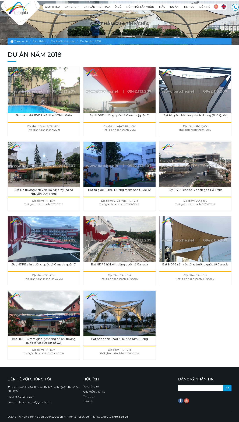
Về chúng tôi (91, 386)
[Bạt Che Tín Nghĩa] (18, 8)
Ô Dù (118, 6)
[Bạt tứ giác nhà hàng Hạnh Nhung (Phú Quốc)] (195, 91)
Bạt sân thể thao (97, 6)
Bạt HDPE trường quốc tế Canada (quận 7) (119, 115)
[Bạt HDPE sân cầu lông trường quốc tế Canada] (195, 240)
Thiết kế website (109, 416)
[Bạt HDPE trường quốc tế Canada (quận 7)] (119, 91)
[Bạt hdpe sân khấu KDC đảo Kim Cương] (119, 314)
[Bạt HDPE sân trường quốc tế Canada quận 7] (44, 240)
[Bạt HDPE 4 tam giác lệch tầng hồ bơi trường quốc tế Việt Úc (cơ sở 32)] (44, 314)
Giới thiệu (52, 6)
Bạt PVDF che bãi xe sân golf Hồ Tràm (195, 190)
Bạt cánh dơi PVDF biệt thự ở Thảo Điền (44, 115)
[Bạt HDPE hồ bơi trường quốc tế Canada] (119, 240)
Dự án (174, 6)
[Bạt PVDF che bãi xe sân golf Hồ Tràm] (195, 165)
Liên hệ (204, 6)
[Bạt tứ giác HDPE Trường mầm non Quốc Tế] (119, 165)
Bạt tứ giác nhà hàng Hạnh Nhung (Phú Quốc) (195, 115)
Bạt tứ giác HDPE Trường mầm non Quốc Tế (119, 190)
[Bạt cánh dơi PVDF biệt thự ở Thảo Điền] (44, 91)
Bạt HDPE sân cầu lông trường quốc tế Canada (195, 264)
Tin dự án (89, 396)
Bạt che (71, 6)
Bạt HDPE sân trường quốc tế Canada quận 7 (44, 264)
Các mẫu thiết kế (94, 391)
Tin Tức (189, 6)
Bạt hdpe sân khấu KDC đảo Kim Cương (119, 339)
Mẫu (162, 6)
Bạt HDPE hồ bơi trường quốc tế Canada (119, 264)
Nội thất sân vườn (140, 6)
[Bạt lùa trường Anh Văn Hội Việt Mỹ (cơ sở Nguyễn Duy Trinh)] (44, 165)
